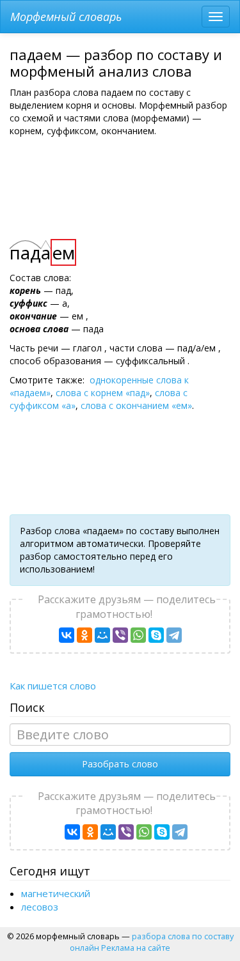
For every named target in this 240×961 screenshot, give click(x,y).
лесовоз (39, 906)
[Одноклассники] (84, 635)
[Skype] (156, 635)
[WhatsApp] (138, 635)
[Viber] (120, 635)
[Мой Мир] (102, 635)
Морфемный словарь (66, 16)
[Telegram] (174, 635)
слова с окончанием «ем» (136, 405)
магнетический (55, 893)
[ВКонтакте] (66, 635)
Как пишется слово (53, 685)
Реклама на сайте (135, 947)
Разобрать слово (120, 764)
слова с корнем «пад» (103, 393)
